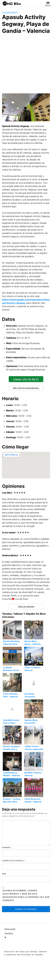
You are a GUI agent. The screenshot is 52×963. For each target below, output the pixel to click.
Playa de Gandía (9, 12)
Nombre (7, 847)
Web (4, 874)
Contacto (9, 933)
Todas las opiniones (26, 606)
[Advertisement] (26, 63)
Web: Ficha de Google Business (26, 388)
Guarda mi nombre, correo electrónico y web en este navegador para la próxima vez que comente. (26, 895)
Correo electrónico (13, 861)
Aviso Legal (10, 929)
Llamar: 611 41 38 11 (26, 379)
